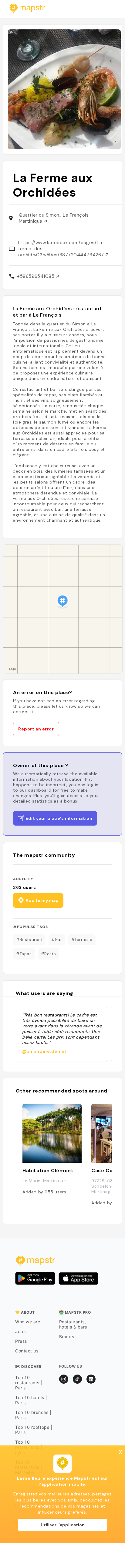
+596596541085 (36, 276)
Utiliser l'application (63, 1525)
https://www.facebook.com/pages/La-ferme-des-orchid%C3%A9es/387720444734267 (61, 249)
